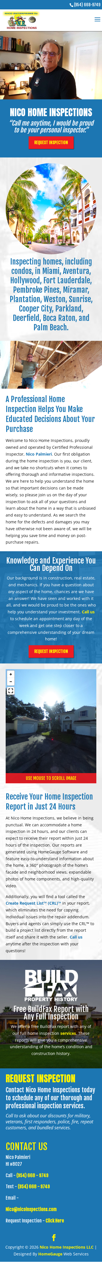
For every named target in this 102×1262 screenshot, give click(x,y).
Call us (88, 611)
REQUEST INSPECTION (51, 142)
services (68, 1033)
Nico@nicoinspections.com (31, 1209)
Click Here (55, 1221)
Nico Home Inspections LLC (67, 1247)
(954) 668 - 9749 (32, 1175)
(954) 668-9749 (87, 4)
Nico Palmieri (39, 454)
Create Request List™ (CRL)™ (33, 903)
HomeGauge (50, 1254)
